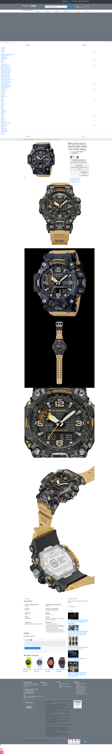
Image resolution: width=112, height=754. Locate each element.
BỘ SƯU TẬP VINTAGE (5, 67)
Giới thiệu (48, 11)
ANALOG (3, 110)
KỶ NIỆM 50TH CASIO (5, 72)
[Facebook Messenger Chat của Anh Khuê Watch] (2, 752)
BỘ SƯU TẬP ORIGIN (5, 69)
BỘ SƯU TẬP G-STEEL (5, 74)
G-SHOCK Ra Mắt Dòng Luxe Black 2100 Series (77, 659)
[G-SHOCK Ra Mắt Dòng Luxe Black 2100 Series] (73, 654)
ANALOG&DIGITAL (5, 131)
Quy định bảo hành (75, 179)
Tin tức (77, 11)
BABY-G (2, 99)
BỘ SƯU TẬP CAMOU (5, 81)
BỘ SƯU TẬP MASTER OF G (6, 79)
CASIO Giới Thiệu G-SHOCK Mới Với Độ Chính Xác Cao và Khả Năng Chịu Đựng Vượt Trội (78, 633)
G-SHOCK (3, 89)
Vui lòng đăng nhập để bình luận (32, 648)
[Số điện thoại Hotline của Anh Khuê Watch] (0, 746)
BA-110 (2, 100)
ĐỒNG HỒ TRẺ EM (5, 88)
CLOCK (2, 132)
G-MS (2, 107)
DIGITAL (2, 108)
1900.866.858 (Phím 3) (29, 693)
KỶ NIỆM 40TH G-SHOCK (6, 71)
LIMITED (3, 134)
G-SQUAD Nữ (4, 111)
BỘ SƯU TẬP (67, 11)
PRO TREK (3, 124)
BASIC (2, 118)
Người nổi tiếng (4, 58)
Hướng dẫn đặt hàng (76, 178)
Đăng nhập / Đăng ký (84, 1)
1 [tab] (44, 673)
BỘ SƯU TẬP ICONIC (5, 75)
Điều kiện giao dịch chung (81, 693)
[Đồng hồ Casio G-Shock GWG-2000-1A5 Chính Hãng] (42, 159)
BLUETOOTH (3, 120)
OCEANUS (3, 127)
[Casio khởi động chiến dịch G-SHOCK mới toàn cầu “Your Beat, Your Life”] (73, 666)
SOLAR (2, 117)
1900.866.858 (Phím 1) (29, 690)
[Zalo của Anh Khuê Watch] (2, 748)
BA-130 (2, 114)
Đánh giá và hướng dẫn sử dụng (8, 54)
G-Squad (3, 93)
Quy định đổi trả (75, 182)
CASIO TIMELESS (4, 83)
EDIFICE (2, 115)
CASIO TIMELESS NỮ (5, 86)
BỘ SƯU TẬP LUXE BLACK (6, 82)
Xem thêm (26, 633)
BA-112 (2, 103)
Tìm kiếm (70, 6)
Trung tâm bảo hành (5, 64)
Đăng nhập (28, 136)
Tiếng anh (65, 2)
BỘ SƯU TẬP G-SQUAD (6, 76)
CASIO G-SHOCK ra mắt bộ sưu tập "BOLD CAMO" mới (78, 648)
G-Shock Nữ (3, 90)
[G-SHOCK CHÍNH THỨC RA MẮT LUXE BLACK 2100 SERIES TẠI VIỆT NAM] (73, 615)
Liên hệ (87, 11)
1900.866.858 (78, 7)
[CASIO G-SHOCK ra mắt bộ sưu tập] (73, 641)
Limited (57, 11)
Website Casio (46, 685)
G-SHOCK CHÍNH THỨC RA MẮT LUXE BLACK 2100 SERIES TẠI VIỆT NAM (78, 622)
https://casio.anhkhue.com (30, 697)
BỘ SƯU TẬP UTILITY (5, 68)
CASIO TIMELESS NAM (5, 85)
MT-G (2, 97)
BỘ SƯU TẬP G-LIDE (5, 78)
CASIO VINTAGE (4, 125)
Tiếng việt (69, 2)
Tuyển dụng (3, 57)
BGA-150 (3, 102)
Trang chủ (38, 11)
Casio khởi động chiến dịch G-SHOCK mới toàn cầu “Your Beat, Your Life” (78, 674)
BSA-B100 (3, 113)
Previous (21, 664)
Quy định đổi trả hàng (81, 686)
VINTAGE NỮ (3, 129)
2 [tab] (45, 673)
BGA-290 (3, 104)
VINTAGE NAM (4, 128)
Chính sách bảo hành (80, 688)
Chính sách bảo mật (80, 689)
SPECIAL (2, 95)
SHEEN (2, 121)
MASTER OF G (4, 96)
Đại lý (2, 62)
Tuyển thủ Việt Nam (5, 55)
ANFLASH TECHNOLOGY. (53, 740)
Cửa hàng (75, 1)
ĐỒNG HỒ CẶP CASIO (5, 122)
